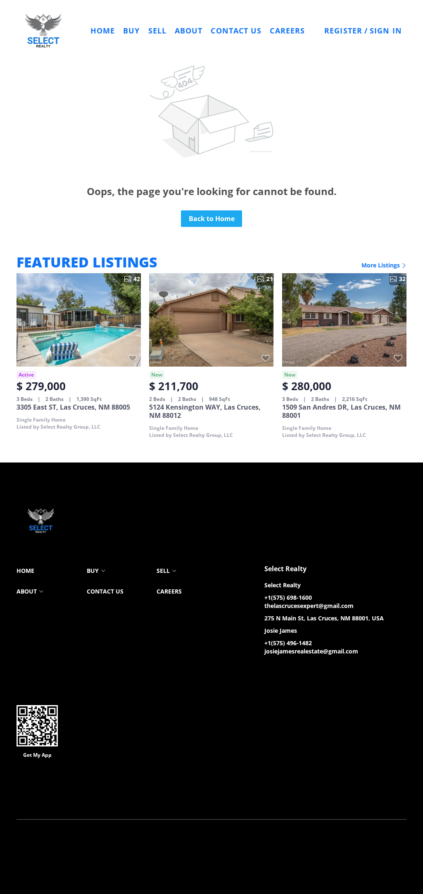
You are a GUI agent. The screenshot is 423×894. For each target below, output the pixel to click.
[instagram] (303, 670)
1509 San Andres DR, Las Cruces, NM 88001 (341, 411)
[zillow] (287, 670)
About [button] (189, 31)
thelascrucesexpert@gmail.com (309, 606)
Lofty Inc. (58, 785)
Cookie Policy (119, 798)
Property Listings (214, 798)
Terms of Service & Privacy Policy (57, 798)
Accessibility (282, 798)
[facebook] (270, 670)
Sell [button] (157, 31)
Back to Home (212, 218)
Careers (287, 31)
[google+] (320, 670)
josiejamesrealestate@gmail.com (311, 651)
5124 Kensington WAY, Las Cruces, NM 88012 (205, 411)
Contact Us (236, 31)
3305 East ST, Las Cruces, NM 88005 (73, 407)
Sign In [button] (386, 31)
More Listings (381, 265)
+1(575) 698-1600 (288, 597)
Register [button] (343, 31)
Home (102, 31)
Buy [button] (131, 31)
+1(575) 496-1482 (288, 643)
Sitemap (251, 798)
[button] (43, 30)
